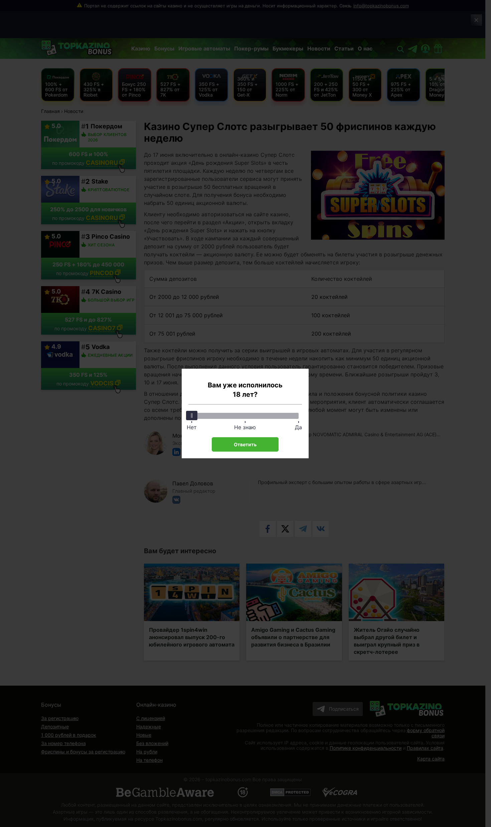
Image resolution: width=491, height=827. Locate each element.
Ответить (245, 444)
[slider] (191, 415)
